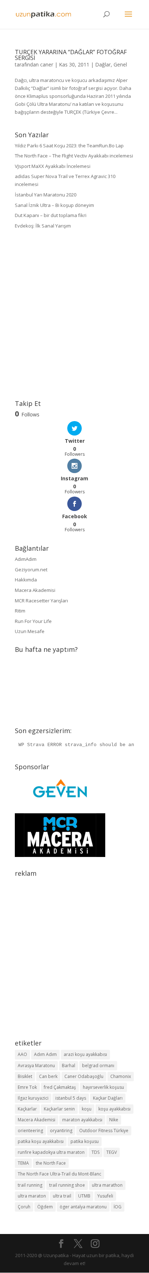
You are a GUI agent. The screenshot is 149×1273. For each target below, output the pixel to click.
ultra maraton (32, 1196)
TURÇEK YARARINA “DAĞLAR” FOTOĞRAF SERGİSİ (71, 55)
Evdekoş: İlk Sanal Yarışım (43, 225)
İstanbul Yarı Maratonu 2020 (45, 194)
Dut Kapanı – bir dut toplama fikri (50, 215)
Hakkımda (26, 579)
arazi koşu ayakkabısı (85, 1054)
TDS (95, 1152)
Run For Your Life (33, 621)
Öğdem (45, 1207)
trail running (30, 1185)
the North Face (51, 1163)
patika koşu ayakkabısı (41, 1141)
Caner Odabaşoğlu (83, 1076)
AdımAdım (26, 559)
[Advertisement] (74, 315)
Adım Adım (45, 1054)
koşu (86, 1109)
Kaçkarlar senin (59, 1109)
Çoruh (24, 1207)
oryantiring (61, 1130)
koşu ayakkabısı (114, 1109)
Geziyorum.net (31, 569)
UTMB (84, 1196)
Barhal (68, 1065)
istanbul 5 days (70, 1098)
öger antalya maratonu (83, 1207)
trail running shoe (67, 1185)
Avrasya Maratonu (36, 1065)
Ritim (20, 610)
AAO (22, 1054)
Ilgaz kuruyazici (33, 1098)
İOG (118, 1207)
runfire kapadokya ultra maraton (51, 1152)
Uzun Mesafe (29, 631)
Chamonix (120, 1076)
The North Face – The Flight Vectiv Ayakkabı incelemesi (74, 155)
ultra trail (62, 1196)
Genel (120, 64)
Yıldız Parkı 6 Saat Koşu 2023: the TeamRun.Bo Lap (69, 145)
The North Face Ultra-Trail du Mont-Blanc (59, 1174)
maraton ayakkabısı (82, 1120)
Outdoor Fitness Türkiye (103, 1130)
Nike (113, 1120)
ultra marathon (107, 1185)
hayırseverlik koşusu (103, 1087)
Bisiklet (25, 1076)
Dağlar (103, 64)
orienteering (30, 1130)
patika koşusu (85, 1141)
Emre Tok (27, 1087)
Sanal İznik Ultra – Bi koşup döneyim (54, 205)
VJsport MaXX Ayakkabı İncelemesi (52, 166)
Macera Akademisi (35, 590)
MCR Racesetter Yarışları (41, 600)
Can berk (48, 1076)
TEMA (23, 1163)
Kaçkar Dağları (108, 1098)
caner (46, 64)
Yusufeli (105, 1196)
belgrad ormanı (98, 1065)
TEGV (111, 1152)
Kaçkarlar (27, 1109)
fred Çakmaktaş (60, 1087)
